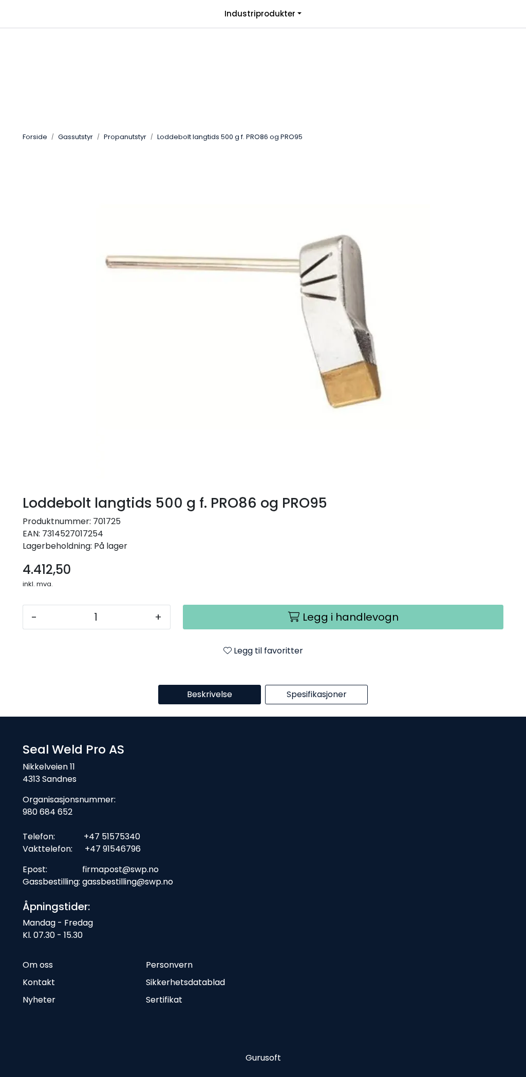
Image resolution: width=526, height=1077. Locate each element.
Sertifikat (164, 1000)
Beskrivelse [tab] (209, 694)
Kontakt (39, 982)
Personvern (169, 965)
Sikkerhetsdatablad (185, 982)
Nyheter (39, 1000)
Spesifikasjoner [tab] (317, 694)
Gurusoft (263, 1058)
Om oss (38, 965)
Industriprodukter (259, 13)
